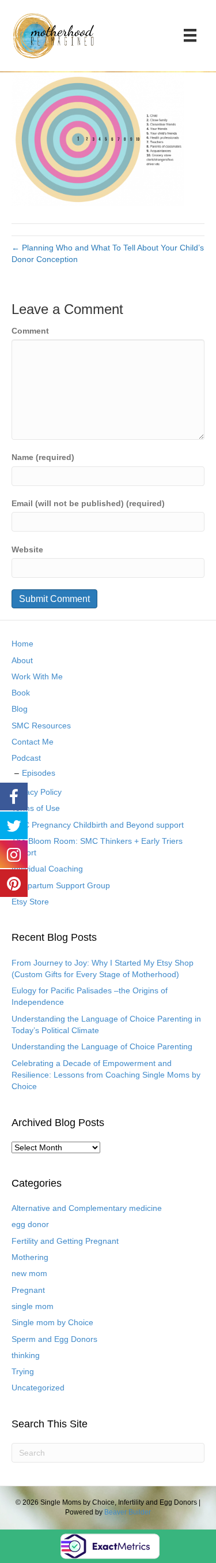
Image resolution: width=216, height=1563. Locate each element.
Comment (30, 330)
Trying (23, 1371)
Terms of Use (36, 808)
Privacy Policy (37, 792)
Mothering (30, 1257)
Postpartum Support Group (61, 885)
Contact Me (33, 741)
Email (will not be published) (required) (88, 503)
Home (22, 643)
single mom (33, 1306)
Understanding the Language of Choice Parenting (102, 1046)
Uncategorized (38, 1387)
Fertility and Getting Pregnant (65, 1241)
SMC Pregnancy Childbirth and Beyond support (98, 824)
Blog (20, 708)
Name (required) (43, 457)
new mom (29, 1273)
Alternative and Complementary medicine (87, 1208)
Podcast (26, 757)
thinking (26, 1355)
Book (21, 692)
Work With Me (37, 676)
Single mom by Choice (52, 1322)
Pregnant (28, 1290)
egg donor (30, 1224)
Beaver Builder (127, 1512)
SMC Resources (41, 725)
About (22, 660)
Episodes (38, 772)
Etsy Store (30, 901)
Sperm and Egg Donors (54, 1339)
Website (27, 549)
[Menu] (190, 35)
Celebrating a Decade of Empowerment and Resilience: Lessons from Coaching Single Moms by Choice (106, 1075)
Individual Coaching (47, 868)
